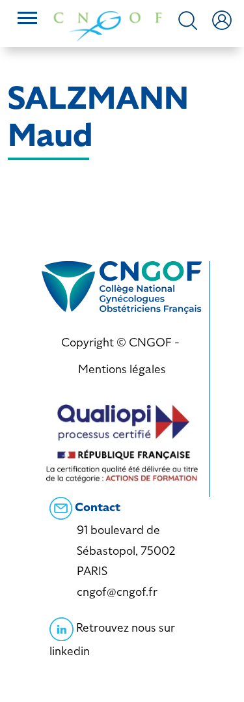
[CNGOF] (108, 25)
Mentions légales (122, 368)
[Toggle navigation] (27, 19)
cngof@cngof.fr (117, 591)
